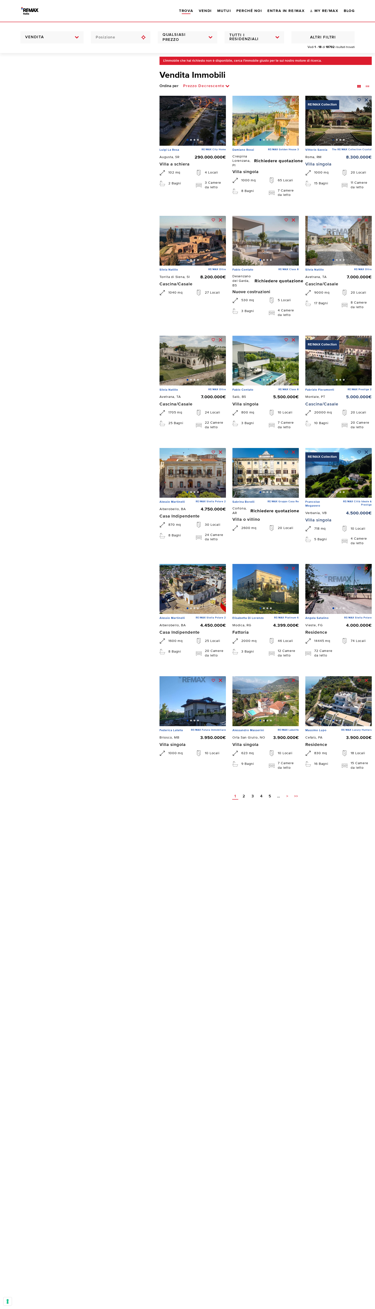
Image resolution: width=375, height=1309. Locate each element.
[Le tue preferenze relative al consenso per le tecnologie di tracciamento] (7, 1301)
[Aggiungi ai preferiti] (213, 100)
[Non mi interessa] (220, 100)
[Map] (76, 681)
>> (296, 796)
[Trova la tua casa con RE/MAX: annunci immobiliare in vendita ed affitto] (34, 11)
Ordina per (169, 86)
